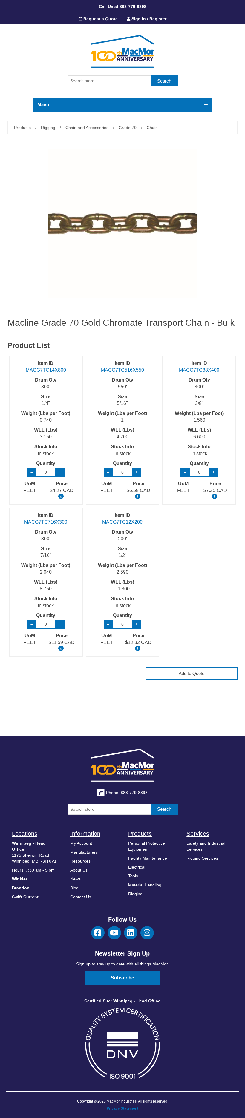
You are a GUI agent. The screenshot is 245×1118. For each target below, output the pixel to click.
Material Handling (144, 885)
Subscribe (122, 977)
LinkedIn (130, 932)
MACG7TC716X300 (45, 522)
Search (164, 80)
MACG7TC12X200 (122, 522)
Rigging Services (202, 858)
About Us (79, 870)
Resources (80, 861)
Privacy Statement (122, 1108)
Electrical (136, 867)
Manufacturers (84, 852)
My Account (81, 843)
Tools (133, 876)
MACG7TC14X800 (46, 370)
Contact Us (80, 896)
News (75, 879)
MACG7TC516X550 (122, 370)
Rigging (135, 893)
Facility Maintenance (147, 858)
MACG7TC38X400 (199, 370)
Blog (74, 888)
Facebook (98, 932)
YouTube (114, 932)
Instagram (147, 932)
